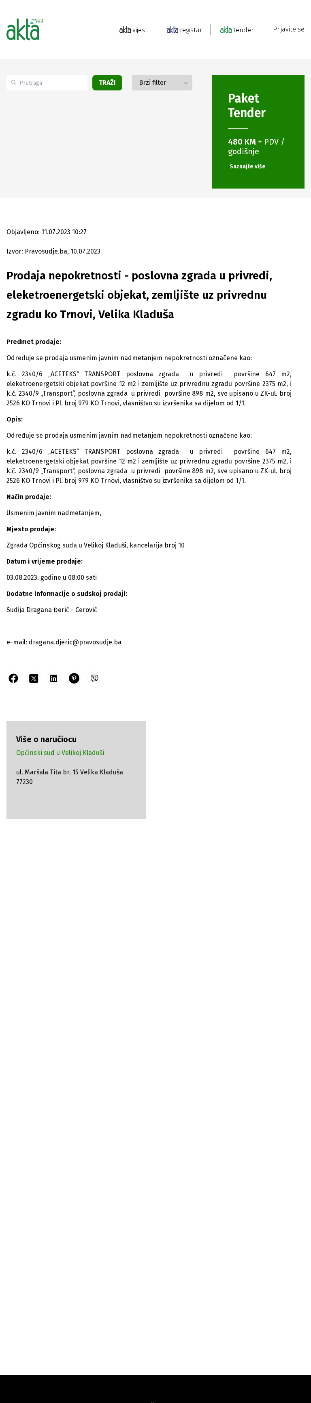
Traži (107, 82)
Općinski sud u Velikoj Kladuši (60, 753)
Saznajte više (248, 166)
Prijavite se (289, 29)
